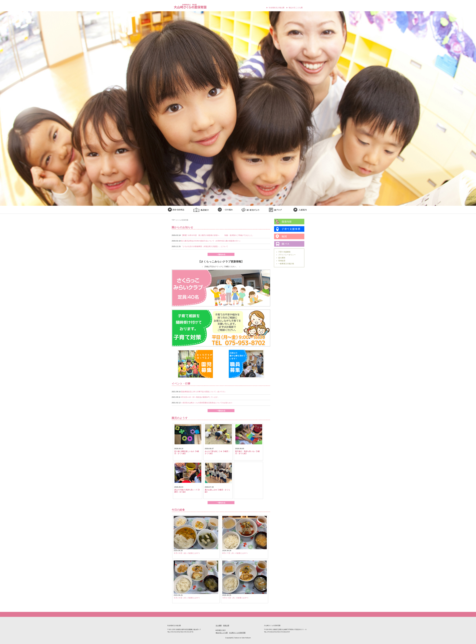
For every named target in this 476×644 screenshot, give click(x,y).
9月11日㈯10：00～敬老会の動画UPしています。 (200, 397)
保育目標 (176, 210)
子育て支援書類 (284, 252)
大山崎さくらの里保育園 (237, 633)
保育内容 (289, 221)
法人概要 (219, 625)
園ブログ (275, 210)
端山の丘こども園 (296, 8)
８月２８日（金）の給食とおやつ (187, 553)
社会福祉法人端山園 (276, 8)
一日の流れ (225, 210)
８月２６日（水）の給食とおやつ (187, 598)
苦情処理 (281, 261)
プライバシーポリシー (287, 255)
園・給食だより (250, 210)
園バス (289, 244)
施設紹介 (200, 210)
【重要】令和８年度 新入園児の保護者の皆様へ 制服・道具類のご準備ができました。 (217, 235)
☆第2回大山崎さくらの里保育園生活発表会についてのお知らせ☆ (206, 403)
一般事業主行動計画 (286, 264)
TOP (173, 220)
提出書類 (281, 258)
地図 (289, 236)
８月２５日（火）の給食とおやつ (235, 598)
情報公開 (226, 625)
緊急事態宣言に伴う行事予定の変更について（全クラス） (203, 392)
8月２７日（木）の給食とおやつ (235, 553)
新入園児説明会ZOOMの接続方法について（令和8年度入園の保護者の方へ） (211, 241)
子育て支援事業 (289, 229)
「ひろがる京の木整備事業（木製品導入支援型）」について (204, 246)
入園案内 (300, 210)
